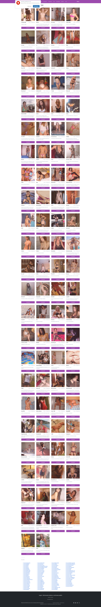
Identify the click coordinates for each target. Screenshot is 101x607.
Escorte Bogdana (27, 569)
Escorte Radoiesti (55, 576)
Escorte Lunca (40, 579)
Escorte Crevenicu (27, 588)
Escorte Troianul (69, 576)
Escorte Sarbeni (55, 582)
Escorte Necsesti (41, 589)
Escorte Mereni (40, 585)
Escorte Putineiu (55, 575)
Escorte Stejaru (69, 566)
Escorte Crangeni (27, 586)
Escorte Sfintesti (55, 588)
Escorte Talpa (68, 569)
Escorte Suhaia (68, 568)
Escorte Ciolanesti (27, 581)
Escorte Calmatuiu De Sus (28, 579)
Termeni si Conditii (56, 602)
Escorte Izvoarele (41, 576)
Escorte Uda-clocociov (70, 578)
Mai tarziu (29, 6)
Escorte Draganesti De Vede (43, 566)
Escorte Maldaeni (41, 581)
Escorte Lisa (40, 577)
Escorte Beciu (26, 566)
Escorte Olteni (54, 564)
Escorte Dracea (40, 564)
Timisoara (50, 1)
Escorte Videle (68, 581)
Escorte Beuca (26, 567)
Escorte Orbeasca (55, 565)
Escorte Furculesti (41, 571)
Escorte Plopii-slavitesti (56, 569)
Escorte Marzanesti (41, 582)
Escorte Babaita (26, 564)
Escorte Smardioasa (69, 565)
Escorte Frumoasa (41, 570)
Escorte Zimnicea (69, 586)
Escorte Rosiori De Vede (56, 578)
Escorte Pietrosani (55, 568)
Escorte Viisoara (69, 582)
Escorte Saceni (54, 579)
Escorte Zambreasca (70, 585)
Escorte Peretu (54, 566)
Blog (41, 1)
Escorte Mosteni (41, 586)
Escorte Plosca (54, 570)
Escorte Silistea (54, 589)
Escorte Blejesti (26, 568)
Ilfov (66, 1)
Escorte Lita (40, 578)
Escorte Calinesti (27, 577)
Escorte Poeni (54, 571)
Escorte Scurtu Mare (55, 585)
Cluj (54, 1)
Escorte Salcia (54, 581)
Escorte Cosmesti (27, 585)
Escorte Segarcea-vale (56, 587)
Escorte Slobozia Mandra (70, 564)
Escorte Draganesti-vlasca (42, 567)
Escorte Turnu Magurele (70, 577)
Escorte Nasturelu (41, 588)
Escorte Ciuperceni (27, 582)
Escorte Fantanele (41, 568)
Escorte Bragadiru (27, 571)
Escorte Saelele (54, 580)
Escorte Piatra (54, 567)
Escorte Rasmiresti (55, 577)
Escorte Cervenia (27, 580)
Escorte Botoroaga (27, 570)
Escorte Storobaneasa (70, 567)
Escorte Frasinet (41, 569)
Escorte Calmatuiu (27, 578)
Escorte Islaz (40, 575)
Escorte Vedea (68, 580)
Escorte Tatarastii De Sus (70, 571)
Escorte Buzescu (27, 576)
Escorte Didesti (26, 589)
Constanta (58, 1)
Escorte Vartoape (69, 579)
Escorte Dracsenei (41, 565)
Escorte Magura (40, 580)
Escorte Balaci (26, 565)
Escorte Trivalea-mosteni (70, 575)
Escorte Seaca (54, 586)
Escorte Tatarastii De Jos (70, 570)
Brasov (62, 1)
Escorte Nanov (40, 587)
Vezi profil (28, 27)
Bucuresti (45, 1)
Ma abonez (36, 6)
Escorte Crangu (26, 587)
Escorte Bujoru (26, 575)
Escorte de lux (62, 602)
